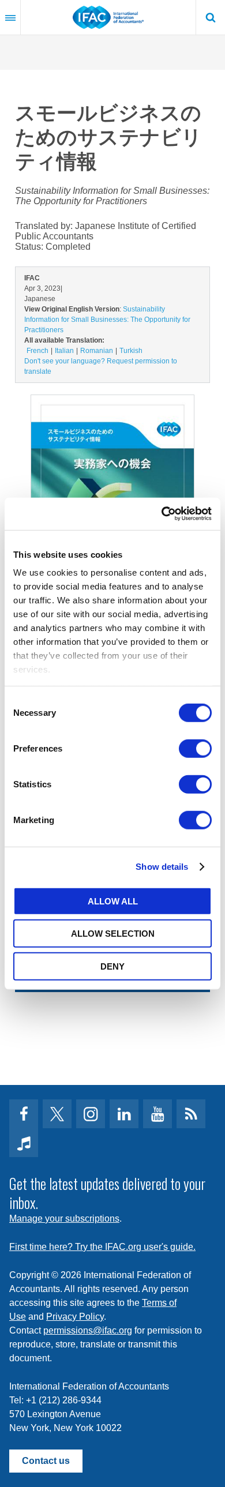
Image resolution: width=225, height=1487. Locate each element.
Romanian (96, 351)
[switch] (195, 748)
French (37, 351)
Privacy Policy (75, 1316)
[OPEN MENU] (10, 17)
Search (210, 17)
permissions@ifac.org (87, 1330)
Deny (112, 966)
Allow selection (113, 933)
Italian (64, 351)
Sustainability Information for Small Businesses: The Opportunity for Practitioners (107, 319)
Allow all (113, 901)
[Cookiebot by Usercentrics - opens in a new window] (162, 513)
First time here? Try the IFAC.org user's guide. (102, 1247)
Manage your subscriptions (64, 1218)
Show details (162, 867)
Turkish (130, 351)
